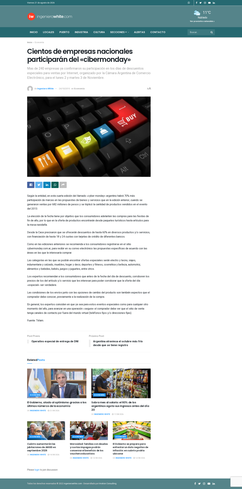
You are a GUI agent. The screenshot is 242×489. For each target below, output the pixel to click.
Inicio (34, 32)
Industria (81, 32)
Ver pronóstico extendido (202, 21)
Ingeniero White (45, 88)
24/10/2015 (64, 88)
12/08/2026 (140, 458)
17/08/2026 (118, 414)
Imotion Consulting (107, 483)
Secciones (117, 32)
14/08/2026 (54, 454)
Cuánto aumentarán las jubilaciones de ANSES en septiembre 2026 (41, 447)
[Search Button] (212, 32)
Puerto (64, 32)
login (37, 470)
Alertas (139, 32)
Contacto (157, 32)
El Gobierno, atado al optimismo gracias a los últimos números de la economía (56, 404)
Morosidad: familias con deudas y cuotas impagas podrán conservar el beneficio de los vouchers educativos (89, 448)
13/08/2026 (97, 458)
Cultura (99, 32)
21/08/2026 (54, 410)
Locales (48, 32)
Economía (39, 42)
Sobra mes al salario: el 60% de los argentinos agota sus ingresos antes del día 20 (120, 406)
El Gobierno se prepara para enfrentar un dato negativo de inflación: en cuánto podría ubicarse (130, 448)
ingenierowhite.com (73, 483)
